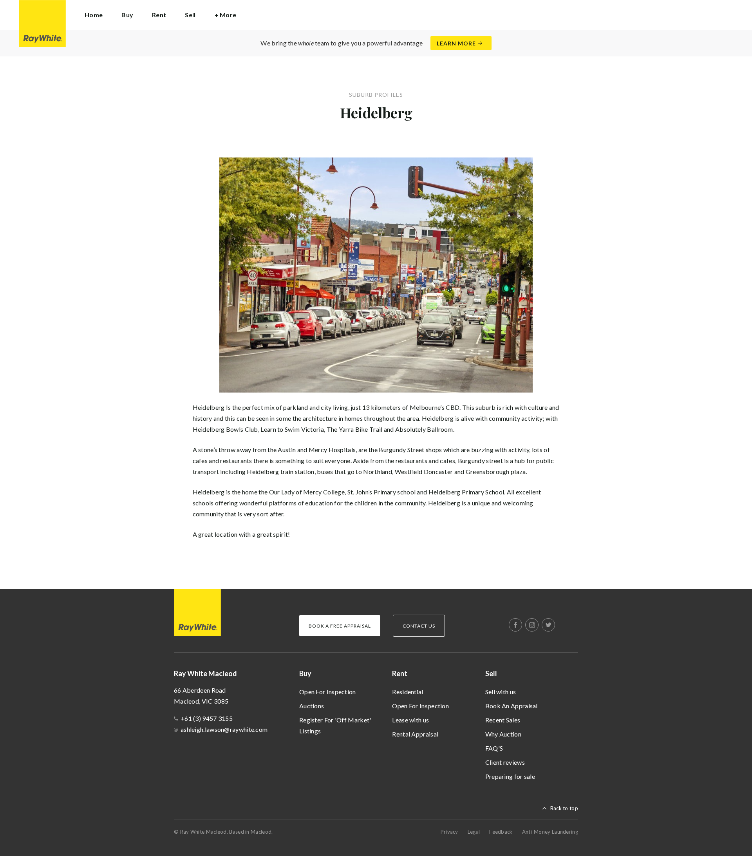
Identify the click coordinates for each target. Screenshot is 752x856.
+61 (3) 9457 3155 (207, 718)
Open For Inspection (327, 691)
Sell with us (500, 691)
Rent (399, 673)
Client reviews (505, 762)
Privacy (449, 832)
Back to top (564, 808)
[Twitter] (548, 625)
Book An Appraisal (511, 705)
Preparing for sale (510, 776)
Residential (407, 691)
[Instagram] (532, 625)
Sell (491, 673)
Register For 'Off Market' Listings (335, 725)
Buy (305, 673)
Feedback (500, 832)
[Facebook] (515, 625)
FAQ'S (494, 748)
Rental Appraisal (415, 734)
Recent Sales (503, 720)
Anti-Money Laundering (550, 832)
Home (94, 14)
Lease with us (410, 720)
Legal (474, 832)
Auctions (311, 705)
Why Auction (503, 734)
